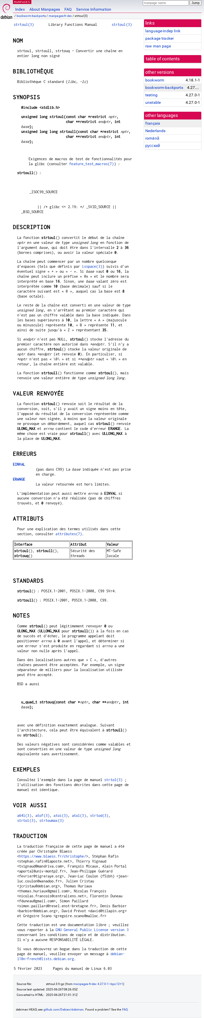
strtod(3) (99, 815)
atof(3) (42, 815)
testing (151, 95)
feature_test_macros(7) (91, 164)
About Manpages (44, 9)
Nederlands (155, 130)
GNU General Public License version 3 (91, 930)
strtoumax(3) (51, 820)
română (152, 138)
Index (20, 9)
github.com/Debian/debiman (64, 1009)
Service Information (93, 9)
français (152, 123)
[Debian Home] (6, 10)
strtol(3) (113, 780)
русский (152, 145)
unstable (153, 102)
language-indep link (162, 31)
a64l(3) (24, 815)
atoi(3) (60, 815)
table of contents (163, 58)
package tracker (159, 38)
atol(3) (79, 815)
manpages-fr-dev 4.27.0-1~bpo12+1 (98, 984)
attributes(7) (68, 534)
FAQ (68, 9)
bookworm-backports (31, 16)
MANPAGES (22, 1)
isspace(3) (92, 266)
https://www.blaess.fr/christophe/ (52, 856)
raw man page (158, 46)
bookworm (154, 80)
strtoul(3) (24, 24)
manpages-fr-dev (60, 16)
